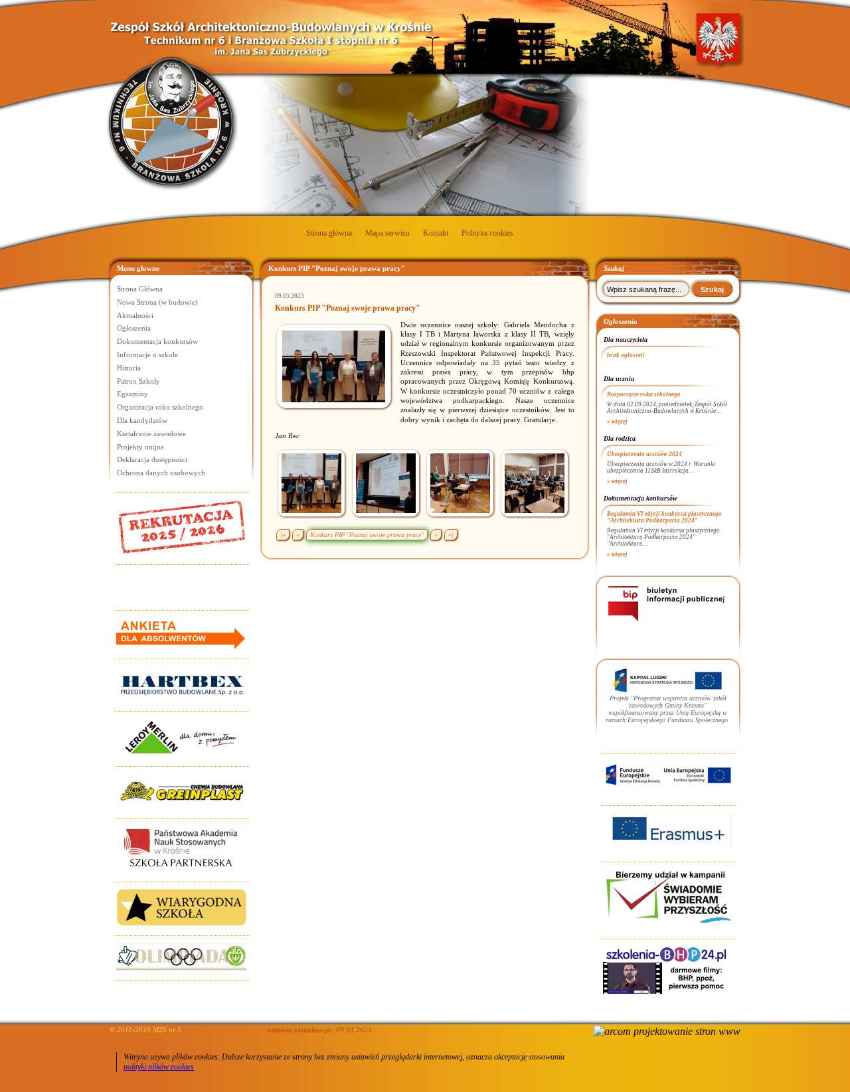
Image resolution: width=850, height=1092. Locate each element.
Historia (129, 368)
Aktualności (135, 315)
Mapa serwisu (387, 233)
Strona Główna (140, 289)
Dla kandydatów (142, 420)
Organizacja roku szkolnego (160, 407)
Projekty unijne (140, 447)
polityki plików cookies (159, 1066)
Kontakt (435, 233)
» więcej (617, 421)
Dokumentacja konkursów (157, 341)
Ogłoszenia (134, 328)
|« (283, 534)
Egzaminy (132, 394)
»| (451, 534)
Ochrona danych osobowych (161, 473)
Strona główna (329, 233)
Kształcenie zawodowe (151, 433)
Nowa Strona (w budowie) (157, 302)
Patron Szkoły (138, 381)
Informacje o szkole (147, 354)
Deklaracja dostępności (152, 459)
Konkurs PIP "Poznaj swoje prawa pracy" (367, 534)
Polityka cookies (487, 233)
